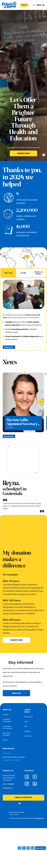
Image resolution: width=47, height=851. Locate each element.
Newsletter (40, 848)
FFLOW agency (39, 818)
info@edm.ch (7, 788)
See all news (9, 436)
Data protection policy (16, 812)
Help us (5, 740)
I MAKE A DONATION (23, 797)
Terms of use (13, 814)
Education (8, 273)
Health (23, 273)
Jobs (26, 721)
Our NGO (6, 714)
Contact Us (28, 736)
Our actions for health (7, 734)
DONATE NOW (23, 153)
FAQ (25, 726)
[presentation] (40, 402)
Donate (24, 5)
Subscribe (16, 693)
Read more (8, 347)
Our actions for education (7, 727)
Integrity (27, 731)
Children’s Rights (38, 273)
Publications (28, 717)
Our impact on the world (7, 720)
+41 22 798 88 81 (8, 784)
